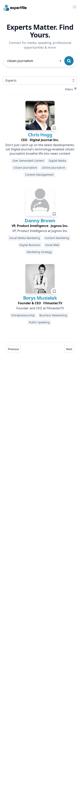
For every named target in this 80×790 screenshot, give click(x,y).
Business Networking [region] (53, 315)
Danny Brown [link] (40, 220)
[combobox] (34, 61)
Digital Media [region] (57, 160)
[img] (40, 115)
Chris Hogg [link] (40, 134)
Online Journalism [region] (53, 167)
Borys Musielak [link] (40, 298)
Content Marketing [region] (57, 238)
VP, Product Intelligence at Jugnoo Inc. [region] (40, 231)
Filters (69, 89)
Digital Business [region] (29, 245)
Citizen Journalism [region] (25, 167)
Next (69, 349)
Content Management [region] (39, 174)
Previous (13, 349)
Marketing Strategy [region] (39, 252)
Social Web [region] (52, 245)
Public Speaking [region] (39, 322)
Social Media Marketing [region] (24, 238)
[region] (40, 140)
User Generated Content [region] (28, 160)
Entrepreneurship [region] (23, 315)
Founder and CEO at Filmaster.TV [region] (40, 308)
